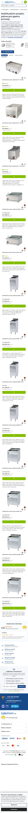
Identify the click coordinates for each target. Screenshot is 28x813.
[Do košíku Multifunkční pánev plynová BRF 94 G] (14, 435)
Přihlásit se (22, 686)
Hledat (3, 5)
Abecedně (4, 57)
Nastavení (14, 804)
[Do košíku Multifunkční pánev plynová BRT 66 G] (14, 262)
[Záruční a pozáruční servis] (25, 205)
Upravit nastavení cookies (19, 752)
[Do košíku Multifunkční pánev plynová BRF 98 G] (14, 608)
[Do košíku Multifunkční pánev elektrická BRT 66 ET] (14, 219)
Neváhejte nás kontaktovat (15, 37)
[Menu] (2, 2)
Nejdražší (11, 55)
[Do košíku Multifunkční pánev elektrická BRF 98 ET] (14, 565)
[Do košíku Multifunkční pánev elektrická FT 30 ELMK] (14, 176)
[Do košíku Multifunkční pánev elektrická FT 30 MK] (14, 133)
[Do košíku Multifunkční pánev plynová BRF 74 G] (14, 349)
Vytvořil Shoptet (9, 754)
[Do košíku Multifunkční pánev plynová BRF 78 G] (14, 521)
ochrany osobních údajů (13, 690)
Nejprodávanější (18, 55)
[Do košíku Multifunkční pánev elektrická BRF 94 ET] (14, 392)
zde (11, 801)
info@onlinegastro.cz (14, 700)
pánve (18, 29)
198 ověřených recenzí (11, 628)
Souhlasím (14, 809)
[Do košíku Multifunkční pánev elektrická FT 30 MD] (14, 90)
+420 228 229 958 (13, 697)
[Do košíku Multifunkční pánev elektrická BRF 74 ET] (14, 306)
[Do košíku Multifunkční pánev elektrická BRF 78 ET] (14, 478)
